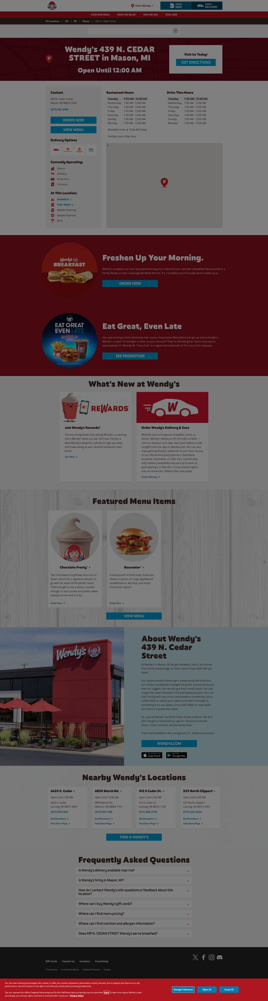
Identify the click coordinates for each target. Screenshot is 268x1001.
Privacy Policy (77, 995)
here (106, 992)
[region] (134, 990)
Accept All (228, 989)
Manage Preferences (183, 989)
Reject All (207, 989)
